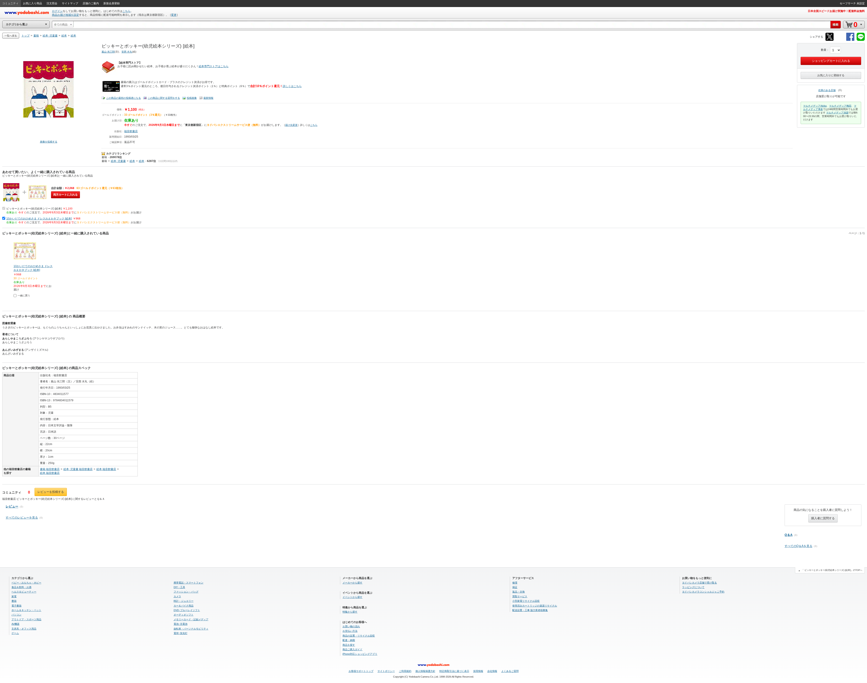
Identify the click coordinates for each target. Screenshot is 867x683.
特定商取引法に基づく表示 (454, 671)
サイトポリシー (386, 671)
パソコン (16, 614)
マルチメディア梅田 (840, 105)
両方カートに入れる (65, 194)
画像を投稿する (48, 141)
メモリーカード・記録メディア (191, 619)
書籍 (104, 157)
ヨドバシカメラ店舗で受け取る (699, 582)
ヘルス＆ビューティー (24, 591)
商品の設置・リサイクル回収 (359, 635)
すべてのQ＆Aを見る (798, 546)
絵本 (132, 161)
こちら (126, 11)
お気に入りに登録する (830, 75)
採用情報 (478, 671)
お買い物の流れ (351, 626)
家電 (14, 596)
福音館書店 (131, 131)
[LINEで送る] (861, 40)
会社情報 (492, 671)
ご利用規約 (405, 671)
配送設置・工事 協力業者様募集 (530, 610)
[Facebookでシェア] (850, 40)
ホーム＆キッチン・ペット (26, 610)
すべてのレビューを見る (22, 517)
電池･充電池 (180, 624)
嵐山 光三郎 (108, 51)
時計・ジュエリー (183, 601)
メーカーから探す (352, 582)
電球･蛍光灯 (180, 633)
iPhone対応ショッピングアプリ (360, 654)
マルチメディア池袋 (837, 112)
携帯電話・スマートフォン (188, 582)
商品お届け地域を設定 (65, 14)
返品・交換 (518, 591)
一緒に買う (24, 295)
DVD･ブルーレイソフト (187, 610)
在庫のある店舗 (827, 90)
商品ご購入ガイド (352, 649)
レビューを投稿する (50, 492)
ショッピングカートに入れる (831, 60)
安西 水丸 (126, 51)
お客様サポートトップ (361, 671)
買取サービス (519, 596)
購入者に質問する (823, 518)
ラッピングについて (693, 587)
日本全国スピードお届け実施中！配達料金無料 (836, 11)
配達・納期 (349, 640)
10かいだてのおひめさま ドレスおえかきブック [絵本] (39, 218)
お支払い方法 (350, 631)
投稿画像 (192, 98)
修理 (514, 582)
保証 (514, 587)
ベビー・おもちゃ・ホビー (26, 582)
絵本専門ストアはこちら (213, 66)
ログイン (57, 11)
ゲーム (15, 633)
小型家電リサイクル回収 (526, 601)
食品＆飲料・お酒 (21, 587)
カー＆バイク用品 (183, 605)
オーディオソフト (183, 614)
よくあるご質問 (510, 671)
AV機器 (15, 624)
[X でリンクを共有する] (829, 40)
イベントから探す (352, 597)
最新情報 (208, 98)
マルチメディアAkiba (815, 105)
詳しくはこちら (292, 86)
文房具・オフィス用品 (24, 628)
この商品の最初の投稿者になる (123, 98)
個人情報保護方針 (425, 671)
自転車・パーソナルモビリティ (191, 628)
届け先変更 (291, 125)
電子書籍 (16, 605)
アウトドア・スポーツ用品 (26, 619)
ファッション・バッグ (186, 591)
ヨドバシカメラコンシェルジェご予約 (703, 591)
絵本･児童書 (118, 161)
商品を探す (349, 645)
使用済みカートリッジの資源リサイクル (534, 605)
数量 (823, 49)
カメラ (177, 596)
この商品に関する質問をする (164, 98)
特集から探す (350, 611)
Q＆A (788, 535)
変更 (174, 14)
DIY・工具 (179, 587)
